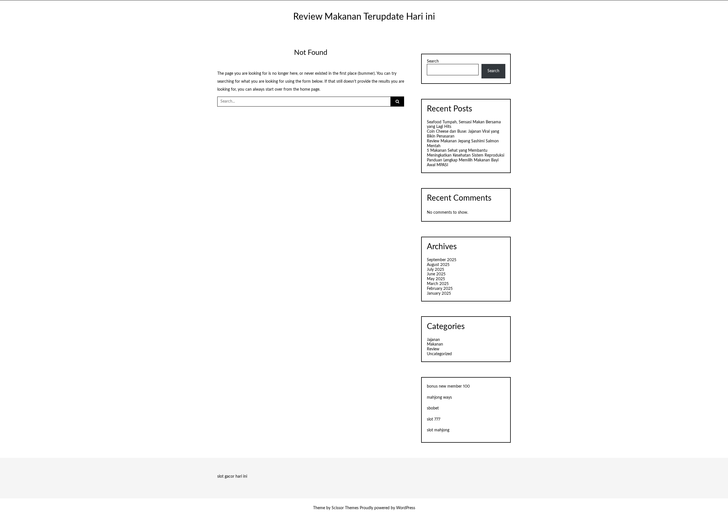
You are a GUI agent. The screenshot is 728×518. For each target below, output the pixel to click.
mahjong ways (439, 398)
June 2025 (436, 274)
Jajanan (433, 340)
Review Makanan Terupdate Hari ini (364, 17)
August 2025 (438, 265)
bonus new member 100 (448, 386)
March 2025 (438, 284)
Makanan (435, 344)
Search (433, 61)
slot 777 (433, 419)
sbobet (433, 408)
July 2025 (435, 270)
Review (433, 349)
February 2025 (440, 289)
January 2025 (439, 294)
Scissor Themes (345, 508)
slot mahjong (438, 430)
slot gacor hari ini (232, 477)
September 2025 (441, 260)
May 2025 (436, 279)
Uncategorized (439, 354)
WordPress (405, 508)
